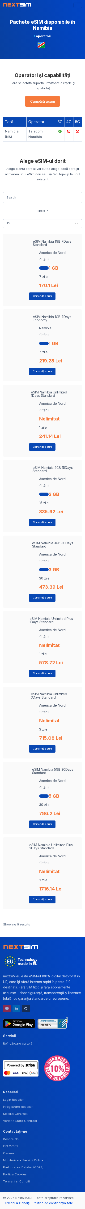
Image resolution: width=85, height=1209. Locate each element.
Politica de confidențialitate (53, 1203)
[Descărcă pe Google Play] (19, 1022)
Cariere (8, 1153)
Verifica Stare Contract (20, 1121)
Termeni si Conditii (16, 1181)
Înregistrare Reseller (18, 1106)
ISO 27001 (10, 1146)
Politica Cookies (15, 1174)
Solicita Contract (15, 1114)
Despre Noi (11, 1139)
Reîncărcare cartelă (17, 1043)
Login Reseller (13, 1099)
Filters (41, 211)
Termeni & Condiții (16, 1203)
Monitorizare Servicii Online (23, 1160)
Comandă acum (42, 296)
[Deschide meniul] (77, 5)
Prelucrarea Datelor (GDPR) (23, 1167)
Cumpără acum (42, 101)
